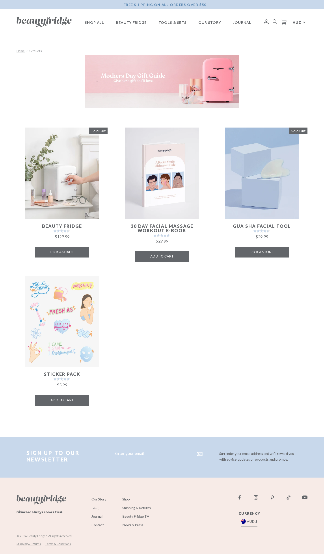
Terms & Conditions (58, 544)
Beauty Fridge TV (135, 516)
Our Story (209, 22)
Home (21, 51)
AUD (297, 22)
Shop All (94, 22)
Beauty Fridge (131, 22)
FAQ (95, 508)
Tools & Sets (172, 22)
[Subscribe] (199, 453)
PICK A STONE (262, 252)
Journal (242, 22)
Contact (97, 525)
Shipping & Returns (136, 508)
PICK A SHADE (62, 252)
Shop (126, 499)
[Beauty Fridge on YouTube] (302, 497)
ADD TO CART (162, 256)
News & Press (132, 525)
